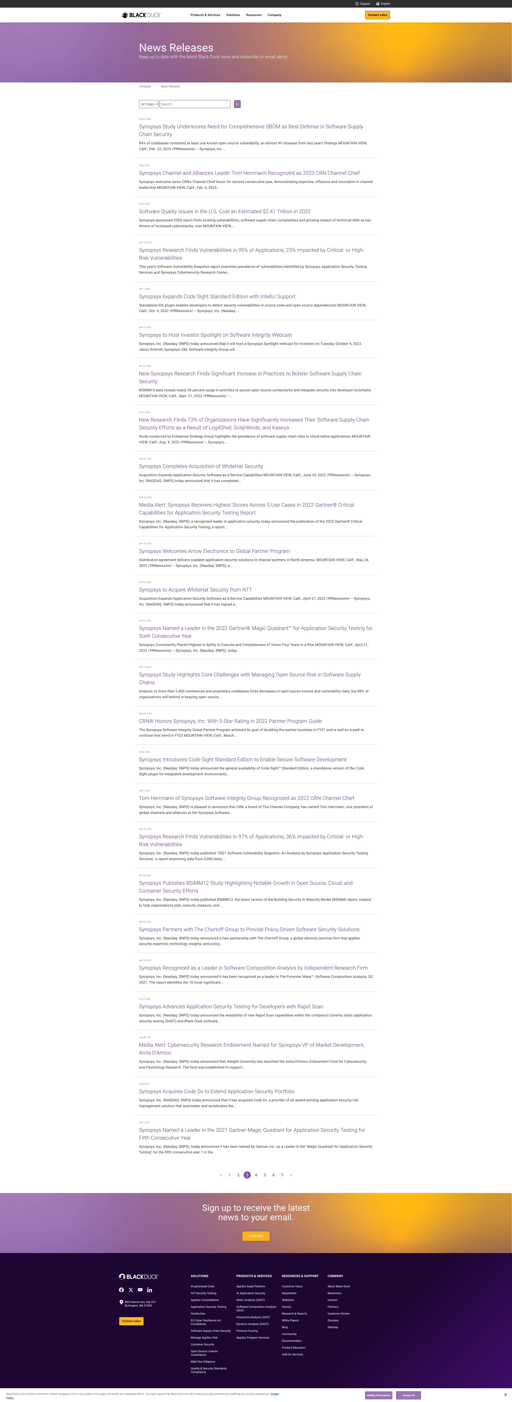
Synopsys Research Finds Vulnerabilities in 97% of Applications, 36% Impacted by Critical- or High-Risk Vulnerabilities (251, 841)
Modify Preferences (378, 1395)
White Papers (290, 1320)
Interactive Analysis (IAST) (253, 1317)
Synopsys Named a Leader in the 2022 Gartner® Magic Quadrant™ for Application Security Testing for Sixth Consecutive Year (256, 632)
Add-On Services (292, 1354)
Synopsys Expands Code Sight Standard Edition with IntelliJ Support (217, 297)
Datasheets (289, 1293)
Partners (333, 1307)
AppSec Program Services (252, 1337)
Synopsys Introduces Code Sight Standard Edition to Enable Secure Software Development (243, 760)
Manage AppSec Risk (204, 1337)
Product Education (294, 1347)
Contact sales (377, 15)
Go (237, 104)
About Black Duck (339, 1286)
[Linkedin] (149, 1290)
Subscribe (255, 1236)
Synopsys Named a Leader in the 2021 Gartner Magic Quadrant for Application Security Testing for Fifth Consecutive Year (252, 1134)
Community (289, 1334)
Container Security (202, 1344)
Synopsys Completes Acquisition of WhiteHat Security (201, 466)
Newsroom (334, 1293)
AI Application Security (250, 1293)
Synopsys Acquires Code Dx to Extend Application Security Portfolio (216, 1092)
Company (274, 15)
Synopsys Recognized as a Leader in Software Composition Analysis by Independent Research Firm (253, 968)
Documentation (292, 1341)
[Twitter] (130, 1290)
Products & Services (205, 15)
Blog (285, 1327)
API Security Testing (203, 1293)
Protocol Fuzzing (247, 1331)
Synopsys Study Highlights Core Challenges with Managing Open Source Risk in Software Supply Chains (250, 679)
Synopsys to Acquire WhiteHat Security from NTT (195, 590)
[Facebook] (121, 1290)
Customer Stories (339, 1313)
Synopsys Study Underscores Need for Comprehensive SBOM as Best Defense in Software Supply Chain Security (251, 131)
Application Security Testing (208, 1307)
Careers (332, 1300)
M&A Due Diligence (203, 1361)
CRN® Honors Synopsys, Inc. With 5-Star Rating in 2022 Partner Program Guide (230, 721)
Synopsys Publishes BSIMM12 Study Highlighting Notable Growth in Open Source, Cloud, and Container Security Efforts (246, 887)
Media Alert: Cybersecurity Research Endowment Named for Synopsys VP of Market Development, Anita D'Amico (252, 1049)
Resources (254, 15)
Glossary (333, 1320)
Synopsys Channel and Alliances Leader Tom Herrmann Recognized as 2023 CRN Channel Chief (249, 173)
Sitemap (333, 1327)
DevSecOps (198, 1313)
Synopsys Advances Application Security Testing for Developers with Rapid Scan (231, 1007)
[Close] (505, 1394)
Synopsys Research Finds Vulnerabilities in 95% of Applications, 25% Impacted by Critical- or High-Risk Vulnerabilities (251, 254)
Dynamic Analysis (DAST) (252, 1324)
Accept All (409, 1395)
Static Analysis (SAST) (250, 1300)
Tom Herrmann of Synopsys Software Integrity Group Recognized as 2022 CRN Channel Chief (246, 798)
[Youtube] (140, 1290)
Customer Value (292, 1286)
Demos (286, 1307)
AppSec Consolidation (205, 1300)
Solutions (233, 15)
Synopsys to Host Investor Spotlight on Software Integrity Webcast (215, 335)
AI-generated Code (202, 1286)
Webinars (288, 1300)
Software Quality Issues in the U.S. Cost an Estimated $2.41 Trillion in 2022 (225, 212)
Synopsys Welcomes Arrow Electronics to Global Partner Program (214, 551)
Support (365, 3)
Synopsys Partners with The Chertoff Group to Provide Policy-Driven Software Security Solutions (249, 930)
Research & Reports (294, 1313)
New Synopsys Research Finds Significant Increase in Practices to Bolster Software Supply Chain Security (250, 378)
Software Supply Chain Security (211, 1331)
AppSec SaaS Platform (250, 1286)
